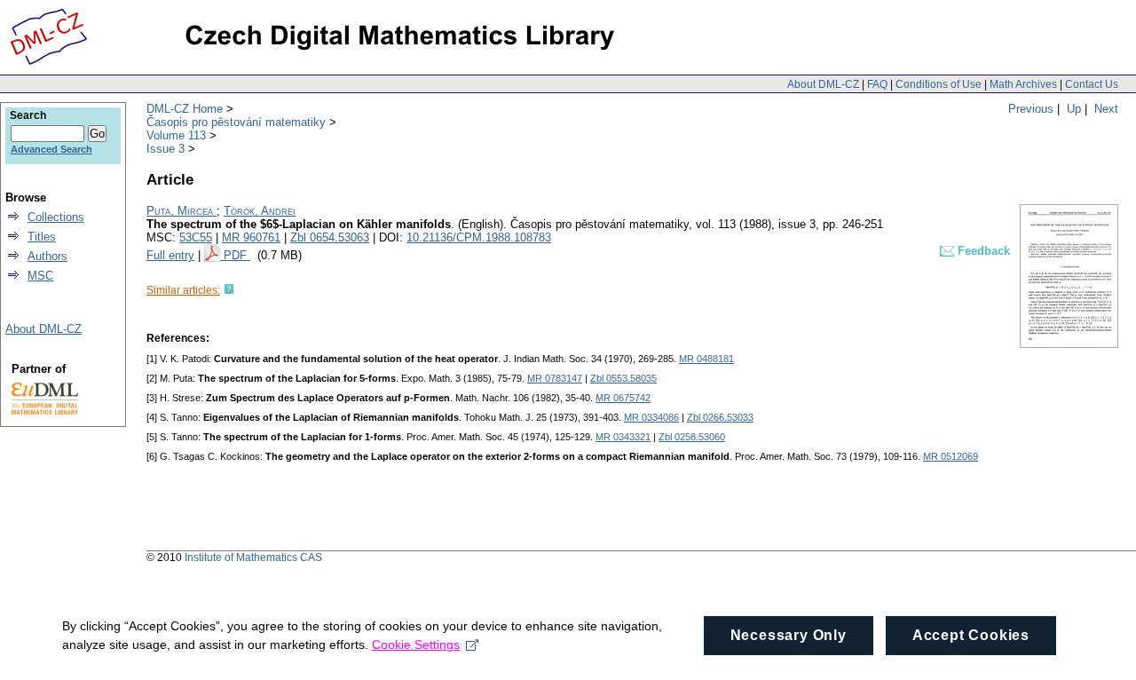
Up (1074, 108)
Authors (47, 256)
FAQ (877, 84)
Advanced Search (51, 149)
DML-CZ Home (184, 108)
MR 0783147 (554, 378)
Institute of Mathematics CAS (253, 557)
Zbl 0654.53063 (329, 237)
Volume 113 (176, 135)
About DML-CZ (823, 84)
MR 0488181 (706, 358)
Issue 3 (165, 148)
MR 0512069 (950, 456)
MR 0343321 (623, 436)
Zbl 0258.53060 (692, 436)
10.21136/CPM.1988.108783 (478, 237)
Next (1106, 108)
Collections (56, 217)
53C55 (195, 237)
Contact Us (1091, 84)
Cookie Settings (416, 644)
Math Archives (1023, 84)
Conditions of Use (938, 84)
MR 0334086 (651, 417)
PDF (237, 255)
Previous (1030, 108)
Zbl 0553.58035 (623, 378)
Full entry (170, 255)
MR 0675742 (623, 397)
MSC (40, 275)
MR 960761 (251, 237)
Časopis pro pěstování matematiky (236, 122)
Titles (42, 236)
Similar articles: (183, 290)
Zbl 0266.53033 (720, 417)
